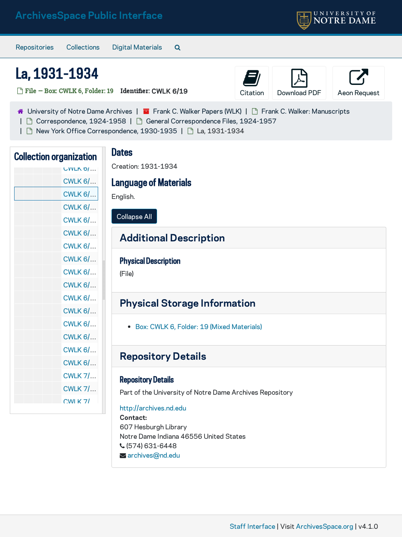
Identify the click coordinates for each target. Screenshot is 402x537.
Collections (83, 46)
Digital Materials (137, 46)
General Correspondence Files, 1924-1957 (211, 120)
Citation (252, 92)
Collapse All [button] (134, 216)
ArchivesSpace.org (324, 526)
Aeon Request (359, 92)
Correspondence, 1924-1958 (81, 120)
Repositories (35, 46)
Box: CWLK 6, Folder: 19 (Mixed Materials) (198, 326)
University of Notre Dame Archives (79, 111)
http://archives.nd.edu (153, 407)
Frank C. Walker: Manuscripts (305, 111)
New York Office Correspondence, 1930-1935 (106, 130)
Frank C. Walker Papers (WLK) (197, 111)
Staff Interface (252, 526)
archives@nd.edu (154, 455)
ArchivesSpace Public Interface (89, 14)
